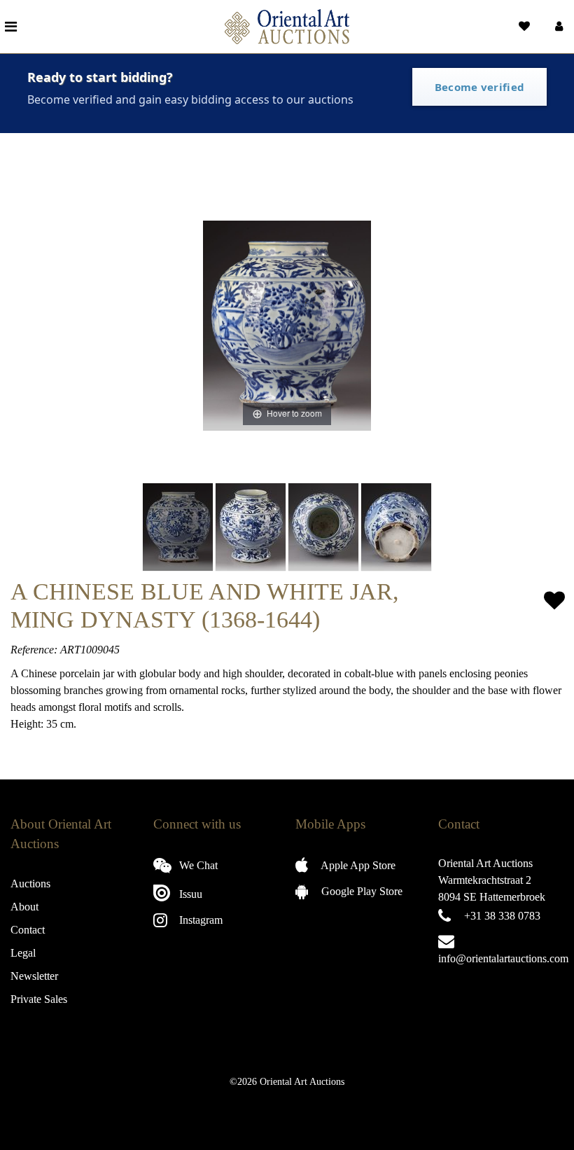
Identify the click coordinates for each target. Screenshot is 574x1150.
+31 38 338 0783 (502, 916)
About (24, 907)
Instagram (199, 920)
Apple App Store (357, 865)
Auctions (30, 883)
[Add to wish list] (554, 600)
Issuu (189, 894)
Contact (27, 930)
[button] (557, 27)
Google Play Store (360, 891)
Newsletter (34, 976)
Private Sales (38, 999)
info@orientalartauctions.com (503, 958)
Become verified (480, 87)
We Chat (197, 865)
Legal (23, 953)
